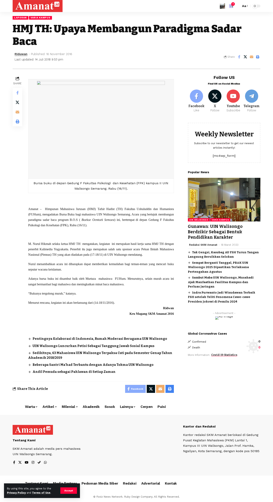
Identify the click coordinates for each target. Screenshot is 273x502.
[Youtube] (233, 101)
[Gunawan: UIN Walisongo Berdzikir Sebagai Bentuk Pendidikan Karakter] (224, 199)
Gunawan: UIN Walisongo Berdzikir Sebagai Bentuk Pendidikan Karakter (215, 232)
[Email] (251, 57)
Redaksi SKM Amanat (203, 244)
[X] (215, 101)
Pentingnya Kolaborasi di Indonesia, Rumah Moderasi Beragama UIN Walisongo (100, 339)
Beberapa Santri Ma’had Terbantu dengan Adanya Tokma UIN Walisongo (93, 365)
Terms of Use (41, 492)
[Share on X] (245, 57)
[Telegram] (251, 101)
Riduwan (21, 54)
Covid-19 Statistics (224, 355)
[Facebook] (196, 101)
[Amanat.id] (38, 6)
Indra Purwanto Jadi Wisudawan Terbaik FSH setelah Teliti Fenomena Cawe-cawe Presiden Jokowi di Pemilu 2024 (221, 297)
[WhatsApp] (45, 463)
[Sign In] (222, 6)
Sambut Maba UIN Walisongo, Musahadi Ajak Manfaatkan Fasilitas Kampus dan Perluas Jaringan (221, 282)
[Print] (257, 57)
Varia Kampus (40, 17)
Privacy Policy (16, 492)
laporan (20, 17)
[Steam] (39, 463)
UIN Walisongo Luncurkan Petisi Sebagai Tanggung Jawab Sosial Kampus (93, 346)
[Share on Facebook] (239, 57)
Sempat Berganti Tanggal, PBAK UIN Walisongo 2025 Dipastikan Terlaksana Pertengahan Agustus (218, 267)
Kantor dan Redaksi (199, 426)
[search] (237, 6)
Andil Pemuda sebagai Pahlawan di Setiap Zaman (74, 372)
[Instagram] (33, 463)
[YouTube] (26, 463)
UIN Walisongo (198, 220)
